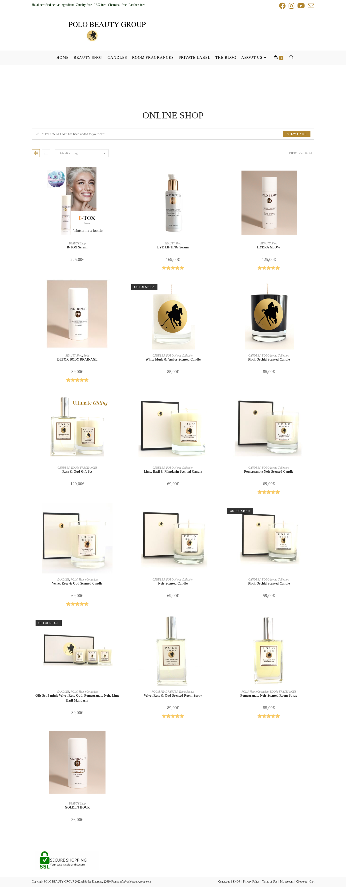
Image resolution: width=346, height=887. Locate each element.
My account (286, 881)
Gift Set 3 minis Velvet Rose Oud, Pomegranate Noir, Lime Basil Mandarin (77, 698)
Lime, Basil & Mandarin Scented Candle (173, 471)
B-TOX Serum (77, 247)
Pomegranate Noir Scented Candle (268, 471)
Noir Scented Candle (173, 583)
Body (86, 355)
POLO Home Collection (179, 355)
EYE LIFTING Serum (173, 247)
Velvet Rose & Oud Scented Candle (77, 583)
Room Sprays (186, 691)
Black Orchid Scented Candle (269, 359)
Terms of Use (269, 881)
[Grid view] (36, 153)
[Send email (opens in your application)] (310, 6)
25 (300, 153)
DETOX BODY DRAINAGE (77, 359)
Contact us (224, 881)
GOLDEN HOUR (77, 807)
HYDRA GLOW (268, 247)
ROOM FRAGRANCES (84, 467)
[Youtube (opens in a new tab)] (301, 6)
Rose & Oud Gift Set (77, 471)
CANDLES (159, 355)
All (311, 153)
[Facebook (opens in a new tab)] (282, 6)
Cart (312, 881)
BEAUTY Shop (77, 243)
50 (305, 153)
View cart (296, 134)
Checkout (301, 881)
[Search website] (289, 58)
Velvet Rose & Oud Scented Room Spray (173, 695)
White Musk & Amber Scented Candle (173, 359)
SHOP (236, 881)
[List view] (46, 153)
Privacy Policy (251, 881)
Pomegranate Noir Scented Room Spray (268, 695)
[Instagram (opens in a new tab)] (291, 6)
